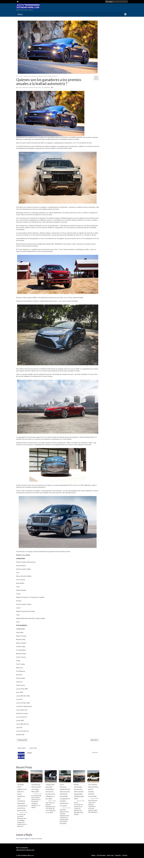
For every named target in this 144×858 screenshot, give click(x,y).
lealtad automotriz (34, 87)
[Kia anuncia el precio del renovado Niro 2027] (36, 776)
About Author (22, 748)
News (39, 87)
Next (97, 800)
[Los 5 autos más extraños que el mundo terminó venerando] (93, 776)
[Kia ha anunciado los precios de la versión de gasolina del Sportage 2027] (79, 776)
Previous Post (22, 740)
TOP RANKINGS (46, 87)
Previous (18, 800)
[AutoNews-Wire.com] (33, 6)
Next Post (94, 740)
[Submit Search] (106, 1)
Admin (20, 87)
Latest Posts (33, 748)
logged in (27, 839)
